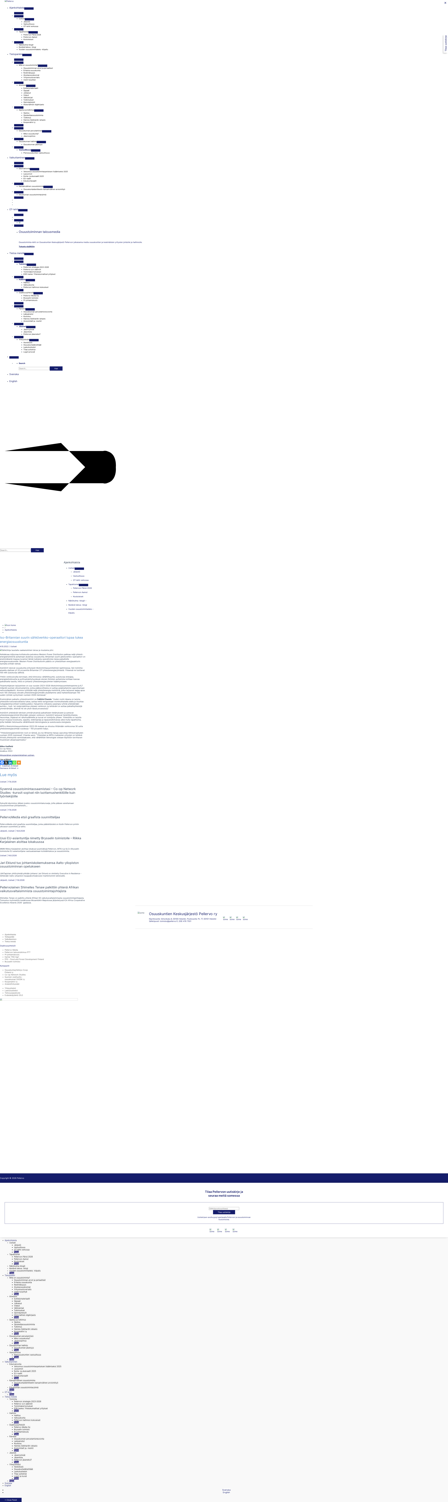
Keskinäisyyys (20, 1284)
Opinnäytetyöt (20, 1313)
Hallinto (12, 1413)
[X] (6, 763)
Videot (17, 1306)
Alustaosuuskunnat (22, 1287)
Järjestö (3, 831)
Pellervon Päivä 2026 (23, 1256)
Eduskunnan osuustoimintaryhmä (23, 1387)
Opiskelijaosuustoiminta (24, 1324)
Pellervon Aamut (21, 1259)
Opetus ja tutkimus (17, 1320)
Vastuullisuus (19, 1247)
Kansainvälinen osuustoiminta (22, 1380)
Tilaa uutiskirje (20, 1474)
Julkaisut (18, 1303)
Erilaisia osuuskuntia (23, 1282)
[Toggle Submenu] (79, 569)
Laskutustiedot (11, 990)
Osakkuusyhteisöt (17, 1425)
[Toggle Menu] (29, 8)
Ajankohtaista (11, 630)
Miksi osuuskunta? (22, 1338)
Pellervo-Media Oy (22, 1427)
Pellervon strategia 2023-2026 (27, 1401)
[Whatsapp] (14, 763)
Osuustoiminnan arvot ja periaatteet (30, 1280)
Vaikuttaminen (10, 939)
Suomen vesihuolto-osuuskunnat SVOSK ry (15, 978)
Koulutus (17, 1443)
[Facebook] (2, 763)
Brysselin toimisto (12, 961)
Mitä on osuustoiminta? (19, 1277)
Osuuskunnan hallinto (18, 1345)
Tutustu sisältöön (27, 246)
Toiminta (13, 1399)
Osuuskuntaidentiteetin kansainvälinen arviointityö (36, 1383)
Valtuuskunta (19, 1418)
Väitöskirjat (19, 1308)
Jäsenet (12, 1453)
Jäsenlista (18, 1457)
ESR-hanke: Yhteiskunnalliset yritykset (31, 1408)
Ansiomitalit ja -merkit (23, 1448)
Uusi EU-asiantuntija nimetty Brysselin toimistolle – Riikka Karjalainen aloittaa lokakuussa (40, 840)
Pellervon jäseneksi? (23, 1460)
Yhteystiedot (10, 988)
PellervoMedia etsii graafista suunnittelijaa (30, 817)
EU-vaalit (18, 1373)
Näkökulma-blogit (17, 1266)
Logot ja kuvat (20, 1476)
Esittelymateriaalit (22, 1299)
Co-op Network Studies (15, 974)
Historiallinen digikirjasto (25, 1315)
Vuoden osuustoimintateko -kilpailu (25, 1270)
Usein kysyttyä (20, 1291)
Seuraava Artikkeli (9, 768)
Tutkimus (18, 1327)
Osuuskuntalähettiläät (23, 1469)
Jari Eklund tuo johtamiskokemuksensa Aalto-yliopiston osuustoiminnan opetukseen (39, 864)
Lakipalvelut (19, 1441)
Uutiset (13, 646)
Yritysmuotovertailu (22, 1289)
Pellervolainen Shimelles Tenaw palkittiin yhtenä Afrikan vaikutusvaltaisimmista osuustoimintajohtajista (39, 889)
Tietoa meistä (10, 942)
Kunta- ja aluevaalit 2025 (25, 1371)
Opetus (17, 1322)
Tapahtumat (14, 1254)
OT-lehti (8, 1392)
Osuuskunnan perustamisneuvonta (29, 1439)
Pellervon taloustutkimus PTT (17, 952)
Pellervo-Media (11, 950)
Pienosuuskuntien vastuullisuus (27, 1355)
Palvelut (12, 1436)
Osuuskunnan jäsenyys (24, 1348)
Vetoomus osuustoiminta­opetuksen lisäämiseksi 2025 (37, 1366)
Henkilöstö (18, 1467)
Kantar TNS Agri (12, 957)
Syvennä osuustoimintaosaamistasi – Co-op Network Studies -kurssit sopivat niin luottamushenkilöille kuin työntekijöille (38, 792)
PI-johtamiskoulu (12, 954)
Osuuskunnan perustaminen (21, 1336)
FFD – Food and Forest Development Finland (24, 959)
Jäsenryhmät (19, 1455)
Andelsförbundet (12, 984)
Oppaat (17, 1301)
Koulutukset (19, 1261)
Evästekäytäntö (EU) (14, 995)
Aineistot (13, 1296)
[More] (18, 763)
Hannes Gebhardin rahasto (25, 1329)
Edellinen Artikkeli (9, 766)
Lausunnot (18, 1369)
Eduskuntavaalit (21, 1376)
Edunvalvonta (15, 1364)
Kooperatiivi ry (11, 981)
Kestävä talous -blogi (18, 1268)
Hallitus (17, 1415)
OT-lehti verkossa (22, 1249)
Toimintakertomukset (23, 1406)
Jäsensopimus (20, 1341)
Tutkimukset (19, 1310)
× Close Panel (11, 1500)
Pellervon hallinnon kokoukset (27, 1420)
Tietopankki (9, 937)
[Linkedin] (10, 763)
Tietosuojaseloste (12, 993)
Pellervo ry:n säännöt (23, 1404)
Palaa (16, 1252)
